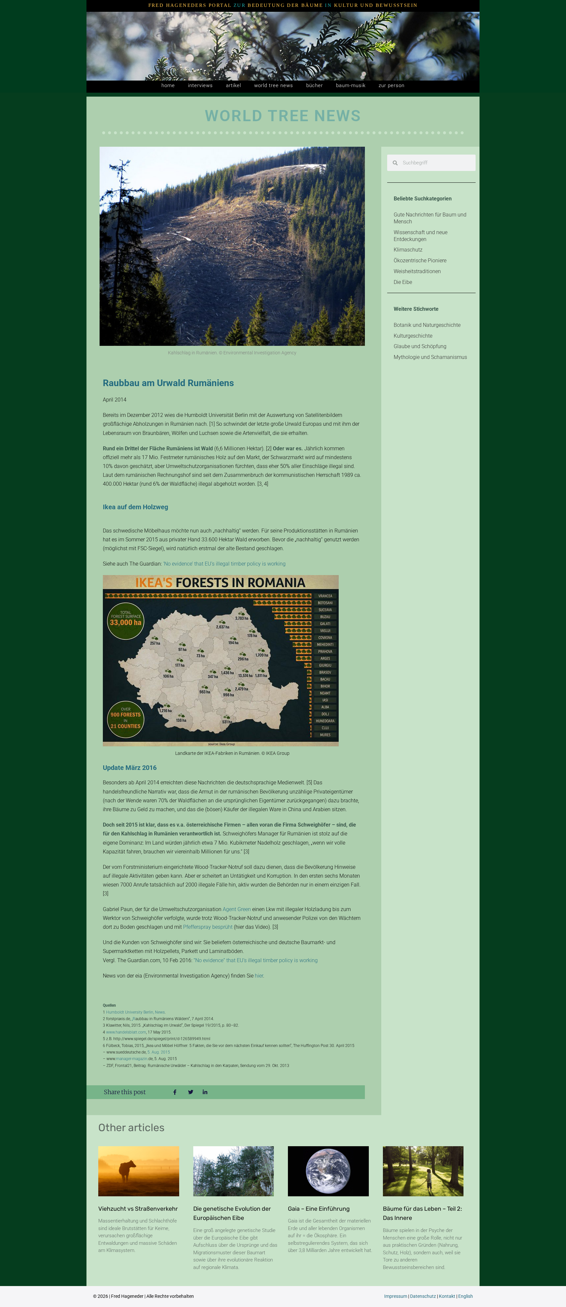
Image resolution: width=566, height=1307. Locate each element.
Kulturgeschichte (413, 336)
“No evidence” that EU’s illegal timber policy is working (256, 960)
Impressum (395, 1296)
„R (133, 1019)
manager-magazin (131, 1058)
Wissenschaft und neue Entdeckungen (420, 235)
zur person (392, 85)
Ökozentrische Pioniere (420, 260)
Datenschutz (423, 1296)
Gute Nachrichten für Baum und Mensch (430, 218)
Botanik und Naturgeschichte (427, 325)
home (168, 85)
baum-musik (351, 85)
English (465, 1296)
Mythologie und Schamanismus (430, 357)
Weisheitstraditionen (417, 271)
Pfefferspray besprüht (208, 927)
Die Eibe (403, 282)
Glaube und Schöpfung (420, 346)
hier (259, 976)
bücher (314, 85)
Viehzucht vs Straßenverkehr (138, 1208)
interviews (200, 85)
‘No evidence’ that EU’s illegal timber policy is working (224, 564)
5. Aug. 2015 (158, 1052)
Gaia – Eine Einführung (319, 1208)
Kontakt (447, 1296)
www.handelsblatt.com (126, 1032)
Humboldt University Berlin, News (135, 1012)
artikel (233, 85)
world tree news (273, 85)
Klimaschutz (408, 250)
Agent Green (237, 909)
